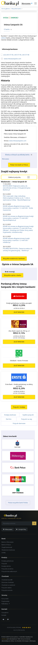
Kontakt (4, 615)
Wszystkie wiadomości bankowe (14, 258)
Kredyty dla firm (6, 566)
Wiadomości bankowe (8, 550)
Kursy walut (5, 598)
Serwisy (4, 595)
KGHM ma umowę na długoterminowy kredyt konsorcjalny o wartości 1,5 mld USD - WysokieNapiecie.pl (18, 218)
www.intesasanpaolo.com (12, 59)
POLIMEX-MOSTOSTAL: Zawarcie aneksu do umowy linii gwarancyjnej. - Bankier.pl (17, 249)
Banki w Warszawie (7, 542)
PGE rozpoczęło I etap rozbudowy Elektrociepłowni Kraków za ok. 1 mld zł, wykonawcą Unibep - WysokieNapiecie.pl (16, 198)
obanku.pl (4, 639)
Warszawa (5, 159)
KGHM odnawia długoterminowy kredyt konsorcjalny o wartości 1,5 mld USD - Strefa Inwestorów (18, 208)
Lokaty (4, 552)
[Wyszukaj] (34, 523)
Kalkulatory (5, 603)
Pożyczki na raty (26, 419)
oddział (3, 38)
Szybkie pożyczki (28, 415)
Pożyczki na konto (7, 590)
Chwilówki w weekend (8, 585)
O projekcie (5, 612)
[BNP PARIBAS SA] (18, 491)
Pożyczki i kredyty (19, 407)
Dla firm (8, 419)
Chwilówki (5, 576)
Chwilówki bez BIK (7, 580)
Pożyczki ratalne (6, 587)
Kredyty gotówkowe (8, 561)
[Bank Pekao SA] (18, 467)
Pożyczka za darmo (7, 569)
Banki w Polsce (6, 544)
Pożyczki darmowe (19, 423)
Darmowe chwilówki (8, 582)
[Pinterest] (8, 619)
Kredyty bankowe (10, 415)
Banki (4, 539)
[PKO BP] (18, 444)
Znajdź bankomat (7, 547)
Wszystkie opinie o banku (12, 275)
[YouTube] (3, 619)
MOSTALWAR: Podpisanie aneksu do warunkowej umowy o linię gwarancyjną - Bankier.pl (17, 188)
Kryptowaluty (5, 601)
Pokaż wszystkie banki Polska (18, 503)
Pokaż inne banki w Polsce (19, 165)
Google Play (22, 529)
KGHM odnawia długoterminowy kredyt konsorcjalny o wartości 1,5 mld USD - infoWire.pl (16, 240)
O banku (7, 29)
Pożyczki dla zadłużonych (9, 571)
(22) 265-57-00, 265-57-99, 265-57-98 (16, 55)
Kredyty (4, 557)
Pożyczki (4, 563)
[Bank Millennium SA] (18, 456)
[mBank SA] (18, 479)
